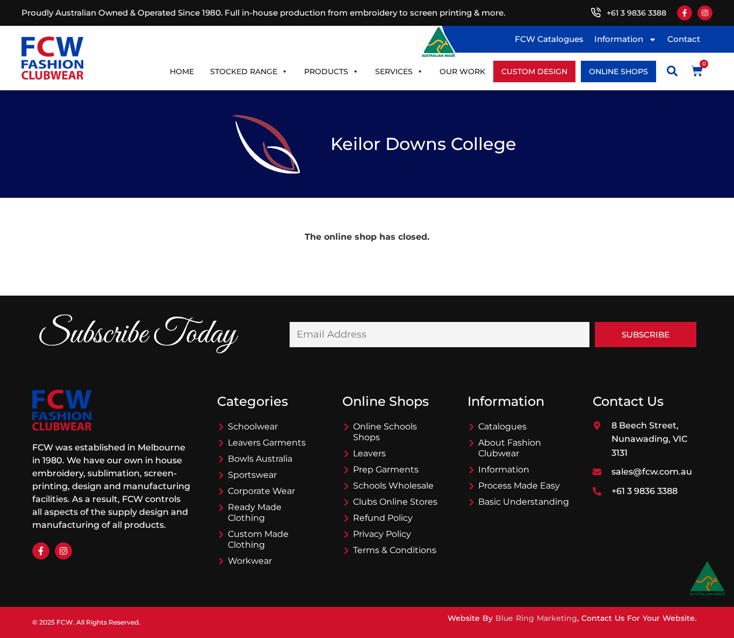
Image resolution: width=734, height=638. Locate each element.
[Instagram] (705, 12)
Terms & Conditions (394, 550)
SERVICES (394, 71)
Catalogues (502, 426)
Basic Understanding (523, 502)
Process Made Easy (519, 486)
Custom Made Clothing (258, 539)
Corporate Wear (261, 491)
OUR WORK (462, 71)
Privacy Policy (382, 534)
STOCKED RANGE (243, 71)
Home (182, 71)
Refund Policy (383, 518)
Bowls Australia (260, 459)
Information (618, 39)
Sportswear (252, 475)
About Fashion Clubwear (509, 448)
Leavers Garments (267, 443)
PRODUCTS (326, 71)
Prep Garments (386, 469)
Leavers (369, 453)
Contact (683, 39)
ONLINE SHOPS (618, 71)
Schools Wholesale (393, 486)
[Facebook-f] (684, 12)
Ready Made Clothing (255, 512)
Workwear (250, 561)
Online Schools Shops (385, 431)
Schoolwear (253, 426)
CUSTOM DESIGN (534, 71)
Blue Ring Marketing (536, 618)
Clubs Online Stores (395, 502)
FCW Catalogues (549, 39)
